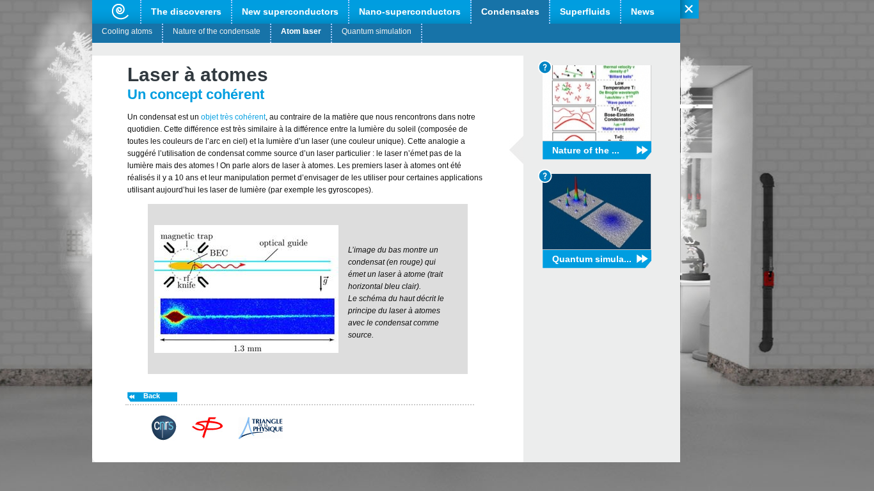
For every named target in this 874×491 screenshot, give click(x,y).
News (643, 11)
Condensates (510, 11)
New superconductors (290, 11)
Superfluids (585, 11)
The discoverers (186, 11)
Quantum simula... (592, 259)
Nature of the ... (585, 150)
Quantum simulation (376, 31)
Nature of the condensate (216, 31)
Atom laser (301, 31)
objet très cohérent (232, 117)
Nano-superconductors (410, 11)
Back (151, 396)
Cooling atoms (127, 31)
